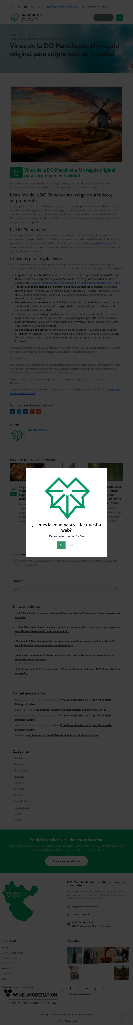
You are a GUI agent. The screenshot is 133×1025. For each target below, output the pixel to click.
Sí (61, 545)
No (71, 545)
